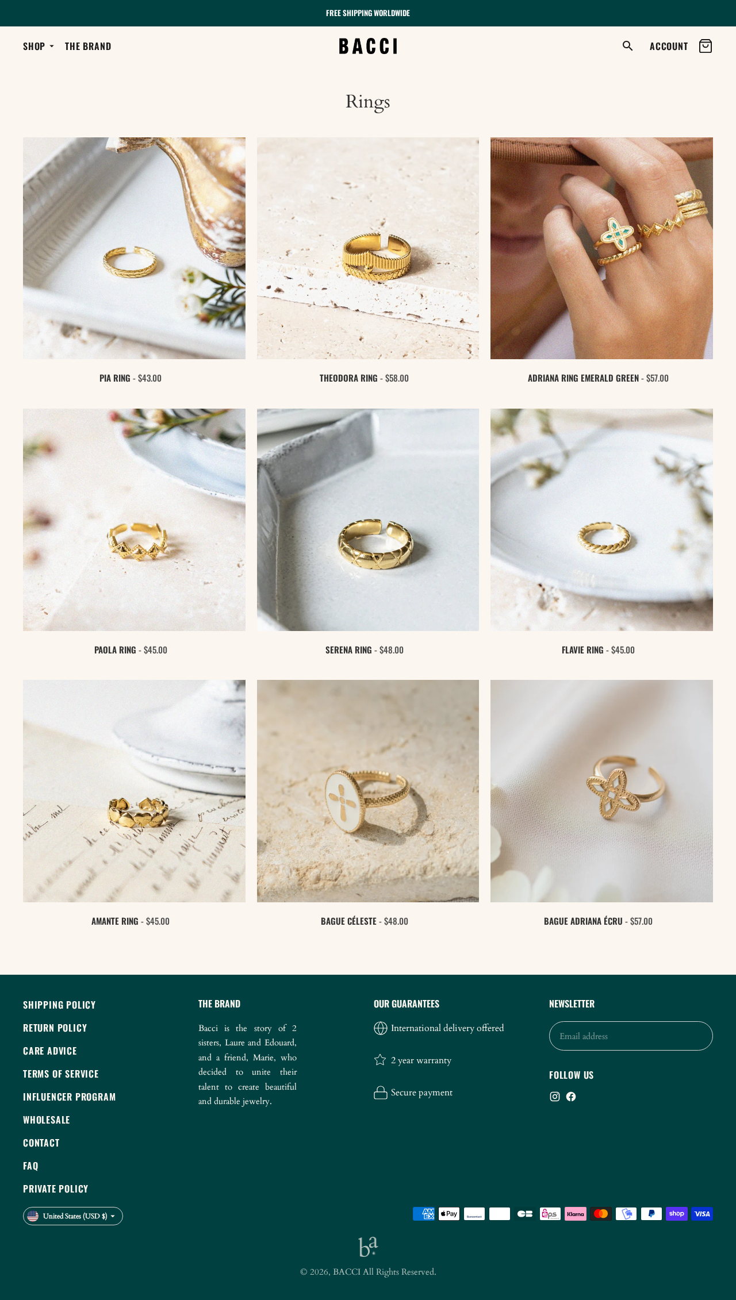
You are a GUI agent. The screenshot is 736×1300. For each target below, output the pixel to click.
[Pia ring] (134, 248)
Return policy (55, 1027)
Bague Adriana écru (583, 920)
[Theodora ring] (368, 248)
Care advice (50, 1050)
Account (667, 46)
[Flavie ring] (601, 520)
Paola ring (115, 649)
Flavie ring (583, 649)
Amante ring (115, 920)
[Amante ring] (134, 791)
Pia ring (115, 377)
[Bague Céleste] (368, 791)
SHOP (34, 46)
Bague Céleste (349, 920)
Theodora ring (349, 377)
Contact (41, 1142)
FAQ (30, 1165)
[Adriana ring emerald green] (601, 248)
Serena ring (348, 649)
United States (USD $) (75, 1216)
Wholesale (46, 1119)
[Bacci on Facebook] (571, 1096)
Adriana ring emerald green (583, 377)
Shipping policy (59, 1004)
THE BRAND (88, 46)
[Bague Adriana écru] (601, 791)
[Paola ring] (134, 520)
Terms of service (61, 1073)
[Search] (628, 46)
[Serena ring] (368, 520)
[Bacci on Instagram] (555, 1096)
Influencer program (69, 1096)
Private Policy (56, 1188)
